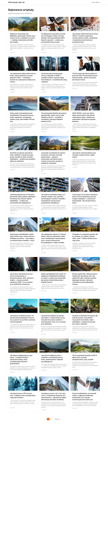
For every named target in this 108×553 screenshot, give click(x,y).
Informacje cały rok (16, 2)
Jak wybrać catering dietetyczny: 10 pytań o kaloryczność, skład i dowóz (84, 155)
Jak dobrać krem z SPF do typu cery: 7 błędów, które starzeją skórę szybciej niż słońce (22, 395)
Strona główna (96, 2)
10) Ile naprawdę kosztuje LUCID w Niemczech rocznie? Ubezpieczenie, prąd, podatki (84, 357)
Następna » (57, 419)
